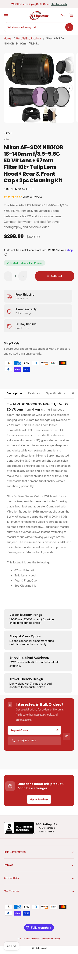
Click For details (59, 3)
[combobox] (39, 27)
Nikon (8, 133)
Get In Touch (37, 799)
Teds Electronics (33, 938)
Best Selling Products (28, 38)
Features (34, 393)
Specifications (56, 393)
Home (7, 38)
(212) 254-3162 (27, 740)
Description (14, 393)
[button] (6, 15)
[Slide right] (69, 88)
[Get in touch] (63, 15)
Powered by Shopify (51, 938)
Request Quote (19, 730)
